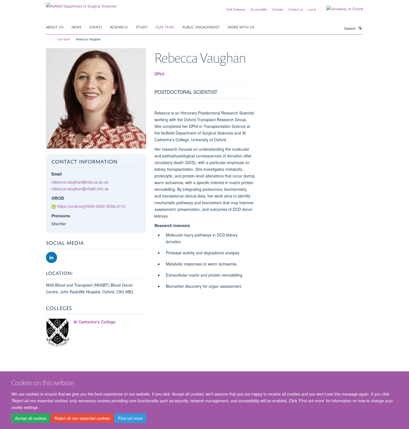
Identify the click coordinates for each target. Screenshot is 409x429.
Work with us (241, 26)
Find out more (130, 418)
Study (141, 26)
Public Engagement (201, 26)
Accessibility (258, 9)
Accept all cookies (30, 418)
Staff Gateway (235, 9)
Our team (165, 26)
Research (119, 26)
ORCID (57, 198)
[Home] (50, 39)
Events (95, 26)
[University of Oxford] (340, 9)
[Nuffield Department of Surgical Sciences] (81, 4)
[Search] (360, 28)
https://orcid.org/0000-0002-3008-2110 (91, 206)
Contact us (295, 9)
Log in (312, 9)
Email (56, 174)
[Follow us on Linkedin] (51, 257)
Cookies (277, 9)
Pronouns (60, 215)
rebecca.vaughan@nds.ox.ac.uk (79, 182)
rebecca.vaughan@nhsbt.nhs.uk (80, 188)
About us (54, 26)
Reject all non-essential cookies (82, 418)
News (76, 26)
